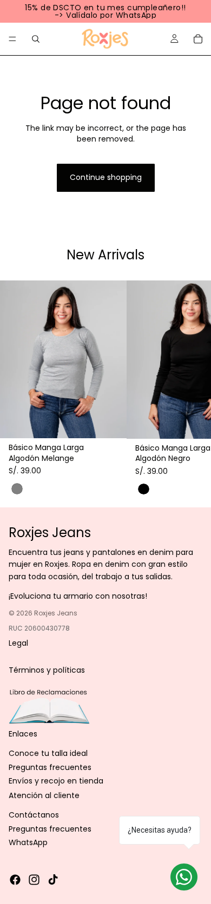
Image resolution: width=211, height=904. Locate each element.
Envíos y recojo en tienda (56, 780)
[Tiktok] (53, 879)
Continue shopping (106, 177)
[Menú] (12, 38)
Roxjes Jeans (55, 612)
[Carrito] (198, 39)
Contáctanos (34, 814)
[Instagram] (34, 879)
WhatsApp (28, 842)
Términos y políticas (47, 670)
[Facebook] (15, 879)
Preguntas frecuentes (50, 767)
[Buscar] (36, 39)
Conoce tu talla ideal (48, 753)
